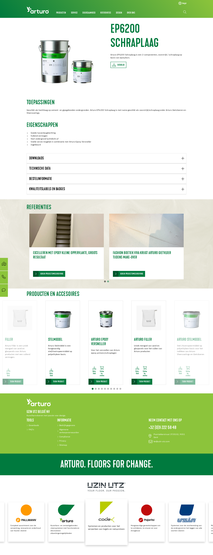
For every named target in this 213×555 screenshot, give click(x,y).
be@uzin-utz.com (162, 442)
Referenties (105, 13)
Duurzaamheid (88, 13)
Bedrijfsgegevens (67, 425)
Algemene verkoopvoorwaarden (69, 431)
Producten (61, 13)
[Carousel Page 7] (111, 389)
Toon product (15, 382)
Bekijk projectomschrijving (51, 274)
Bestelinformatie (40, 179)
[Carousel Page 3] (99, 389)
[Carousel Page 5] (105, 389)
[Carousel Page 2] (96, 389)
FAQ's (31, 430)
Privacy (62, 441)
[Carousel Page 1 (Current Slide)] (93, 389)
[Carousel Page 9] (117, 389)
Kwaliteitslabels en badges (47, 189)
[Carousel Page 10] (120, 389)
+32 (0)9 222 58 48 (162, 428)
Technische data (40, 169)
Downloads (36, 158)
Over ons (131, 13)
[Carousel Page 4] (102, 389)
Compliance (64, 437)
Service (74, 13)
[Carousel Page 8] (114, 389)
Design (119, 13)
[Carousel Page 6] (108, 389)
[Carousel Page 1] (105, 281)
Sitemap (63, 445)
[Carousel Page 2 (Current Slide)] (108, 281)
